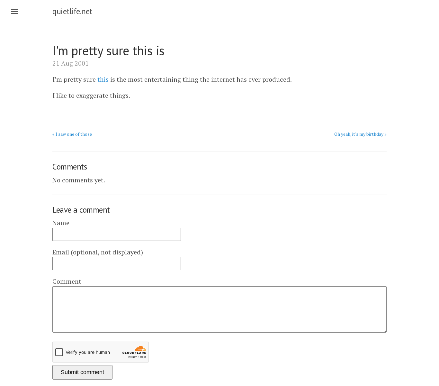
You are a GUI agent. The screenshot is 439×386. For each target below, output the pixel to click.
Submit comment (82, 372)
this (103, 79)
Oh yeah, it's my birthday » (360, 134)
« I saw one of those (72, 134)
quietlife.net (72, 11)
